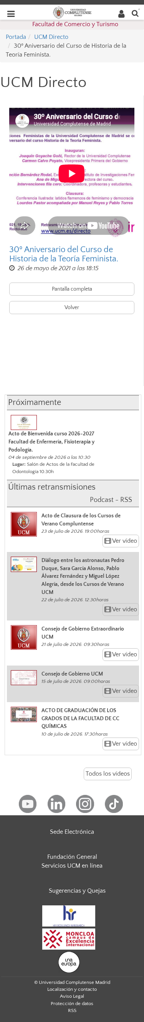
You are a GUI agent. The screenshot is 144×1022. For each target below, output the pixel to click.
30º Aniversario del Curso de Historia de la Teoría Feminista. (63, 254)
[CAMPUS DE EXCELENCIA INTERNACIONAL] (68, 938)
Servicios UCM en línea (72, 865)
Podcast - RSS (111, 500)
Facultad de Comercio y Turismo (75, 24)
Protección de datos (72, 1003)
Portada (16, 36)
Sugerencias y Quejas (77, 890)
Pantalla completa (72, 289)
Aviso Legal (72, 996)
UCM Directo (51, 36)
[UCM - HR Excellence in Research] (68, 915)
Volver (72, 307)
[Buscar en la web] (135, 13)
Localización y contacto (72, 989)
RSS (72, 1010)
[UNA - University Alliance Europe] (68, 961)
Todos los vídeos (108, 773)
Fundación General (72, 856)
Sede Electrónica (72, 831)
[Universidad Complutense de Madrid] (72, 11)
